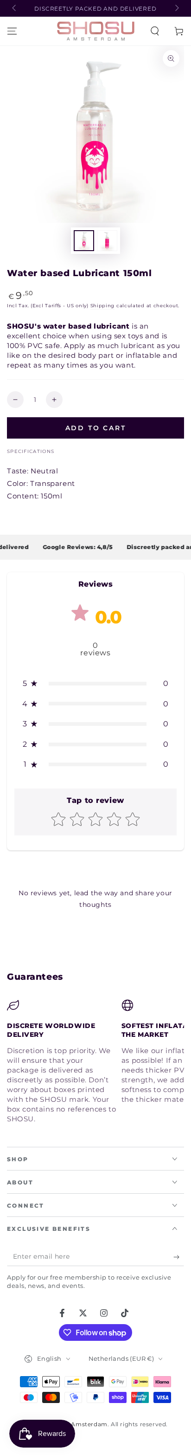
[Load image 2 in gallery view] (107, 240)
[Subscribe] (178, 1257)
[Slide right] (176, 8)
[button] (155, 31)
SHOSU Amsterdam (78, 1424)
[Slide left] (15, 8)
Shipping (102, 306)
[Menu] (12, 31)
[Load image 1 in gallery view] (84, 240)
